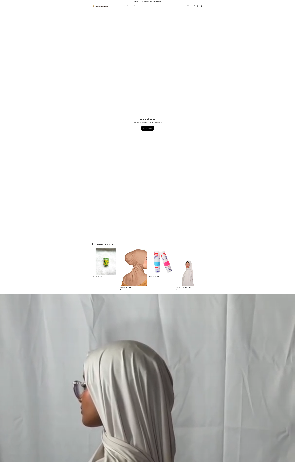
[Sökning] (194, 6)
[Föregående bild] (122, 267)
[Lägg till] (116, 272)
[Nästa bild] (144, 267)
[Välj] (144, 283)
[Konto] (197, 6)
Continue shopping (147, 128)
